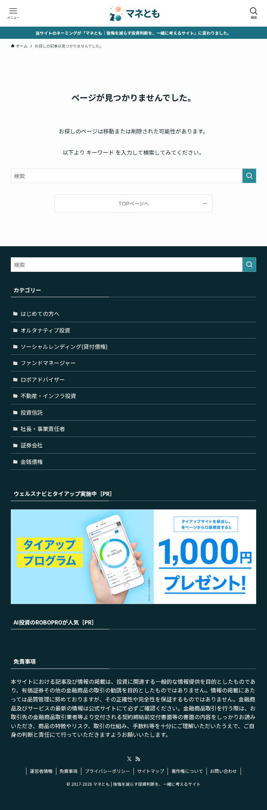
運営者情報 (41, 771)
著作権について (187, 771)
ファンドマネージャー (48, 363)
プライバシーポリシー (107, 771)
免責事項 (68, 771)
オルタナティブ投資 (45, 330)
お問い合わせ (223, 771)
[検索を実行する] (249, 176)
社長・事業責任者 (43, 428)
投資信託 (32, 412)
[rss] (138, 759)
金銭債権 (32, 461)
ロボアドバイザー (43, 379)
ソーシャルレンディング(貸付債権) (64, 346)
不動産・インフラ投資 (48, 395)
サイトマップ (150, 771)
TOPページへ (134, 203)
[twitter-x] (129, 759)
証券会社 (32, 445)
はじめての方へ (40, 313)
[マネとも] (133, 13)
